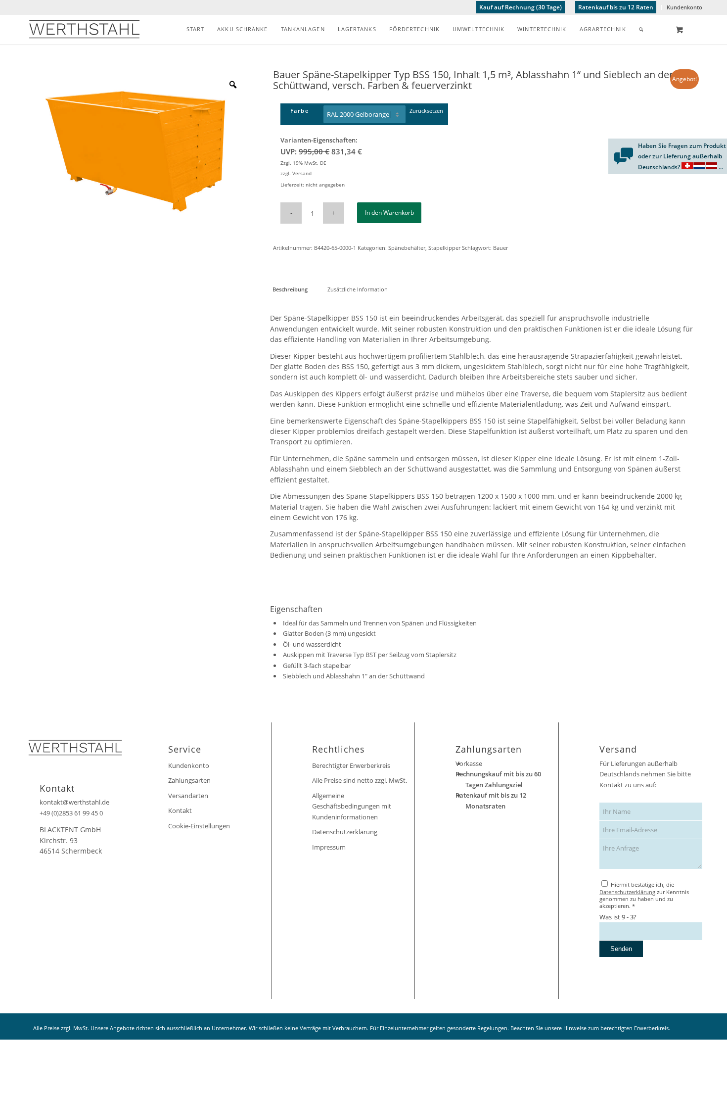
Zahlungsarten (189, 780)
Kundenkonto (684, 7)
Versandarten (188, 795)
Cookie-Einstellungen (199, 825)
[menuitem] (520, 7)
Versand (302, 173)
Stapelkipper (444, 247)
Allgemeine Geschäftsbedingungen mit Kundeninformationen (351, 806)
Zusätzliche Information (357, 289)
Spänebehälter (406, 247)
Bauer (500, 247)
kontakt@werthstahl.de (74, 802)
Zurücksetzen (426, 110)
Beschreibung (290, 289)
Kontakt (180, 810)
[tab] (290, 289)
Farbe (299, 110)
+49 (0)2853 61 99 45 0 (71, 813)
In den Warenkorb (389, 212)
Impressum (329, 847)
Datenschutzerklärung (344, 831)
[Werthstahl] (84, 29)
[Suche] (641, 29)
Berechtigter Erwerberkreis (351, 765)
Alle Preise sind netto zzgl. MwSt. (359, 780)
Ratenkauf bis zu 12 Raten (615, 7)
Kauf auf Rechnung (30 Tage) (520, 7)
